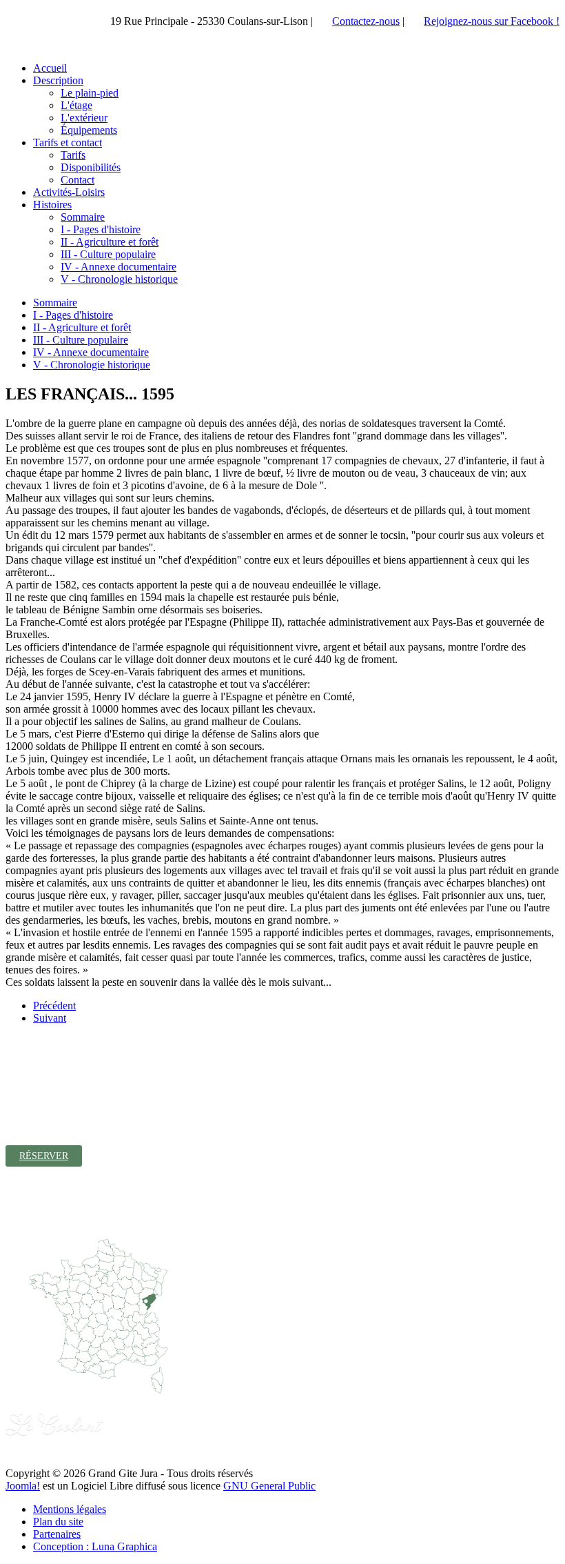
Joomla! (23, 1486)
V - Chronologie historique (91, 364)
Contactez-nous (366, 21)
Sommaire (55, 302)
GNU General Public (269, 1486)
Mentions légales (69, 1509)
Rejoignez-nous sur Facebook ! (491, 21)
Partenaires (57, 1534)
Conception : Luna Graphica (95, 1546)
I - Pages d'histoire (73, 315)
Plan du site (58, 1521)
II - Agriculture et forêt (82, 327)
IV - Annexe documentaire (91, 352)
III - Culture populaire (80, 340)
